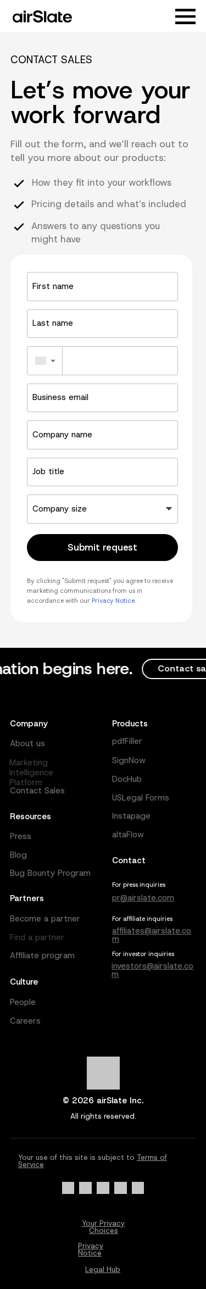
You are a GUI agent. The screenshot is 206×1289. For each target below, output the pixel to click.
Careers (25, 1020)
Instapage (131, 815)
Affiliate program (42, 955)
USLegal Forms (140, 797)
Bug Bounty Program (50, 873)
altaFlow (128, 834)
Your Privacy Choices (103, 1227)
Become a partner (45, 918)
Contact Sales (37, 790)
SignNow (129, 760)
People (23, 1002)
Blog (18, 854)
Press (20, 836)
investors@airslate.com (152, 970)
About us (27, 743)
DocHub (127, 779)
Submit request (102, 547)
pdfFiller (127, 741)
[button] (185, 16)
